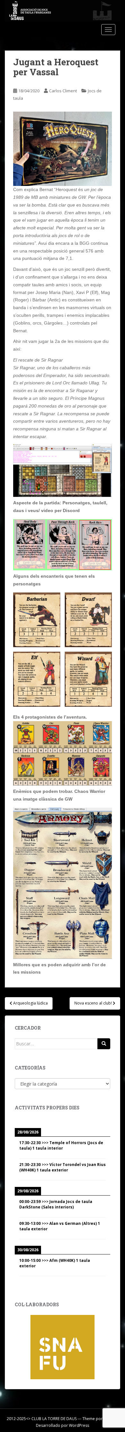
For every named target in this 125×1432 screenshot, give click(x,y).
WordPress (79, 1425)
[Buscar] (103, 1043)
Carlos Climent (63, 91)
